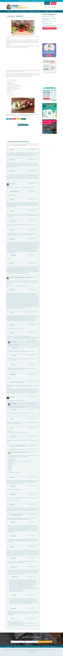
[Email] (18, 119)
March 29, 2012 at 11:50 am (32, 183)
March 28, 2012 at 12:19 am (31, 409)
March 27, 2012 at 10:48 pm (32, 332)
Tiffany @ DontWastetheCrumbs (18, 452)
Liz (10, 427)
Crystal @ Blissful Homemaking (17, 445)
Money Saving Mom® (20, 7)
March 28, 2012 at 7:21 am (31, 347)
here (35, 17)
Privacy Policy (32, 646)
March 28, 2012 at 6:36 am (32, 289)
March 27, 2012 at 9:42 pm (32, 427)
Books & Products (22, 2)
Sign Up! (45, 641)
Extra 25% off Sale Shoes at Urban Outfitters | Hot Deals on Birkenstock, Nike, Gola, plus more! (49, 26)
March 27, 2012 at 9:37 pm (32, 436)
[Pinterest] (13, 119)
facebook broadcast (47, 3)
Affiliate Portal (53, 646)
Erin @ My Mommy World (15, 514)
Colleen (11, 374)
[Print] (23, 119)
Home (8, 646)
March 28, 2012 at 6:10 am (31, 566)
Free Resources (30, 2)
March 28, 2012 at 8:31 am (31, 576)
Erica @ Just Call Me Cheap (16, 382)
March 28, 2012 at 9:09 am (31, 364)
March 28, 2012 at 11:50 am (31, 485)
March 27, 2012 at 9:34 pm (32, 445)
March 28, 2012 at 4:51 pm (32, 191)
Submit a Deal (20, 646)
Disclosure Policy (45, 646)
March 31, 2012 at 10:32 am (32, 159)
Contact (16, 2)
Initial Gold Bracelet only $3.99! (47, 23)
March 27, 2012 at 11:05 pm (32, 324)
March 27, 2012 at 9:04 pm (31, 557)
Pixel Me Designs (32, 652)
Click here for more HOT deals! (49, 28)
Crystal (13, 341)
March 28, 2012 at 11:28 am (32, 210)
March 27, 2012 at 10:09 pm (32, 418)
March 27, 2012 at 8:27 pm (32, 514)
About (13, 2)
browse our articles (53, 3)
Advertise (26, 646)
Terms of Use (38, 646)
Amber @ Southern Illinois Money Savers (19, 277)
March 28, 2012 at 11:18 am (31, 535)
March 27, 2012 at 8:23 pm (32, 546)
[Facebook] (8, 119)
